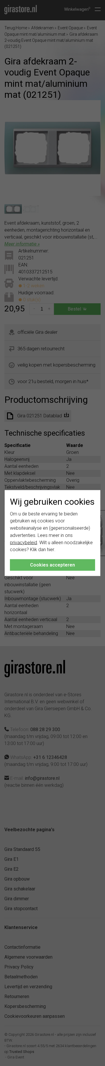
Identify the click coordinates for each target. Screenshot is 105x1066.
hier (50, 549)
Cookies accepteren (52, 565)
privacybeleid (23, 542)
